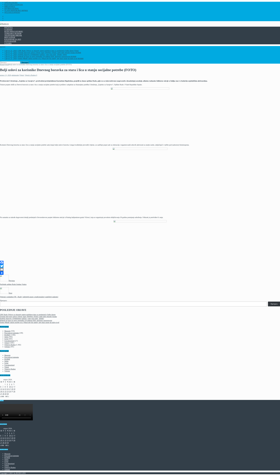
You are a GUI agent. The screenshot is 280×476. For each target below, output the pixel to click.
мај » (7, 396)
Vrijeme (7, 347)
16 (8, 389)
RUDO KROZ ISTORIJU (13, 31)
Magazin (7, 331)
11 (12, 387)
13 (1, 389)
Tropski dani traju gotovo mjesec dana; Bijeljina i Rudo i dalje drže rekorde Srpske (28, 317)
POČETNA (8, 27)
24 (10, 391)
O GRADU (8, 29)
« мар (2, 396)
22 (5, 391)
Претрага (3, 300)
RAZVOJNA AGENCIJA (13, 5)
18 (12, 389)
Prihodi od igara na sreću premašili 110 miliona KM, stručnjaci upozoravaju (26, 320)
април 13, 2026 (5, 75)
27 (1, 394)
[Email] (140, 269)
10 (10, 387)
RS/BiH (7, 335)
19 (14, 389)
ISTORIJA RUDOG (11, 8)
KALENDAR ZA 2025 (12, 39)
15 (5, 389)
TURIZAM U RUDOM (12, 33)
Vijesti (21, 75)
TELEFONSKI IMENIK (13, 35)
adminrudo (15, 75)
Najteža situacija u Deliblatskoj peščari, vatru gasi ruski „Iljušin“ (22, 318)
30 (8, 394)
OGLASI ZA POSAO (12, 12)
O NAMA (8, 43)
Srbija (6, 337)
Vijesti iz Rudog (30, 75)
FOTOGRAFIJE (10, 41)
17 (10, 389)
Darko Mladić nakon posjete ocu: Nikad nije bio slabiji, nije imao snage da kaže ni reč (29, 322)
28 (3, 394)
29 (5, 394)
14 (3, 389)
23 (8, 391)
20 (1, 391)
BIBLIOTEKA (9, 7)
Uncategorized (9, 341)
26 (14, 391)
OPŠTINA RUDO (10, 3)
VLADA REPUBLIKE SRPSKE (16, 10)
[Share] (140, 273)
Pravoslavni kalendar (11, 333)
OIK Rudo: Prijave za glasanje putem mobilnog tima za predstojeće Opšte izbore (28, 315)
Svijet (6, 339)
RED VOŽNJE (9, 37)
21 (3, 391)
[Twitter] (140, 266)
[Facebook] (140, 262)
